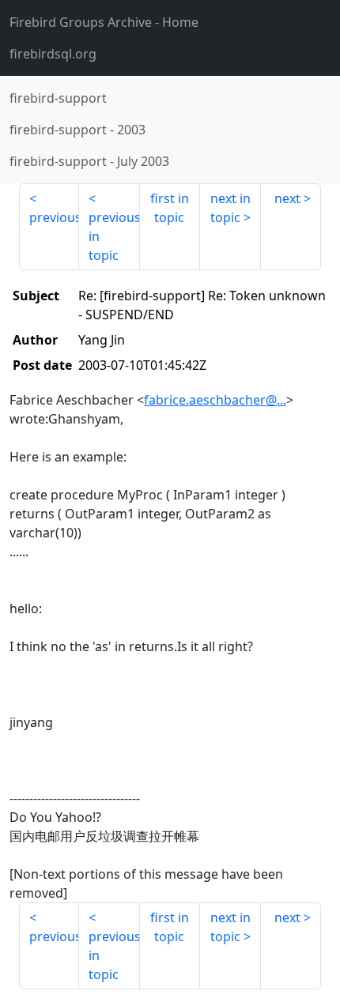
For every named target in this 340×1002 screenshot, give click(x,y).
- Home (103, 22)
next (287, 198)
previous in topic (114, 236)
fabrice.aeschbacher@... (215, 400)
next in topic (230, 208)
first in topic (169, 208)
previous (54, 217)
